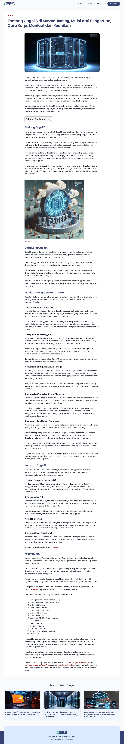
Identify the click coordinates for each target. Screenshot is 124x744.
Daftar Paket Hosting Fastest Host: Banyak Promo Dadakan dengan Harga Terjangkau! (61, 714)
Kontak (113, 4)
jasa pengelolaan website (79, 662)
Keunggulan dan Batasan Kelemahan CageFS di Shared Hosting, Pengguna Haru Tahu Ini (100, 714)
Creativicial (69, 740)
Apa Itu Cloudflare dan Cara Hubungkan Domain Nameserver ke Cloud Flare (22, 713)
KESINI (35, 589)
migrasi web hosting (65, 665)
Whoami (100, 4)
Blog (80, 4)
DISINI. (56, 547)
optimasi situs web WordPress (38, 665)
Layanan (89, 4)
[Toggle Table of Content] (48, 119)
